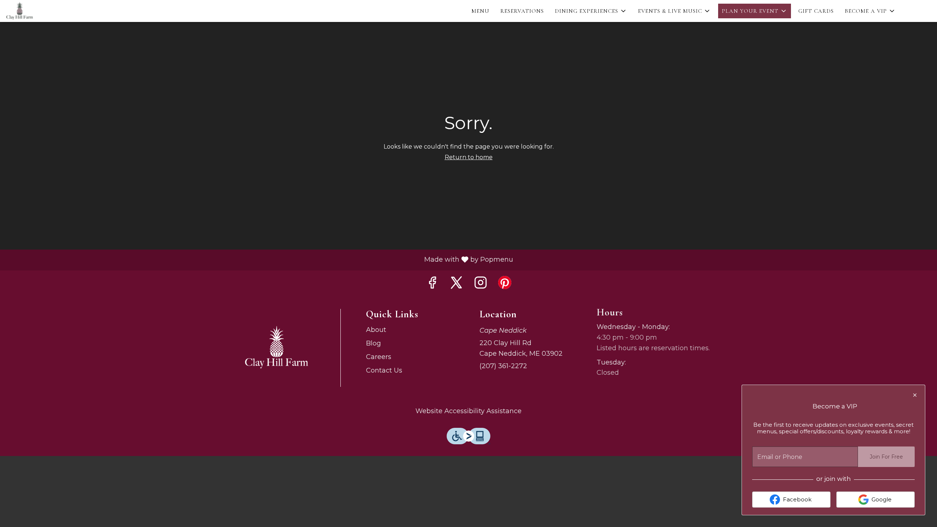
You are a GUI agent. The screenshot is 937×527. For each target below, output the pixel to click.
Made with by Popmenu (259, 260)
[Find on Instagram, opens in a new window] (480, 283)
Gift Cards (816, 11)
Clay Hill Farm (276, 348)
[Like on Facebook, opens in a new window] (432, 283)
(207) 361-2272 (503, 366)
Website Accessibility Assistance (468, 411)
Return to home (469, 157)
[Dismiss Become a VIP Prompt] (915, 395)
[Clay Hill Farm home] (39, 11)
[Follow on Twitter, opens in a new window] (456, 283)
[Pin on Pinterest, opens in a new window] (504, 283)
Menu (480, 11)
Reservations (522, 11)
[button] (591, 11)
